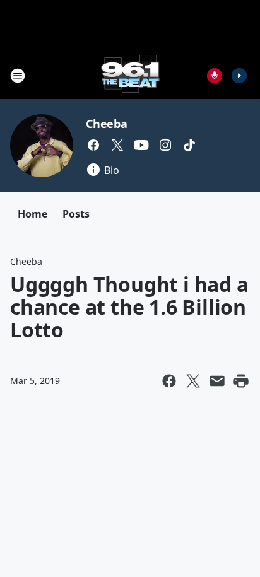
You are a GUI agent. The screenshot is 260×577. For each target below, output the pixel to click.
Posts (76, 214)
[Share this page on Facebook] (169, 381)
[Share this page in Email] (217, 381)
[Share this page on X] (193, 381)
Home (32, 214)
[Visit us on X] (117, 145)
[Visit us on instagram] (165, 145)
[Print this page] (241, 381)
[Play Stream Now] (239, 75)
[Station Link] (130, 75)
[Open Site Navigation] (17, 75)
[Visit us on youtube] (141, 145)
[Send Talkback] (214, 75)
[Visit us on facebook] (93, 145)
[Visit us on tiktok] (189, 145)
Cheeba (106, 123)
